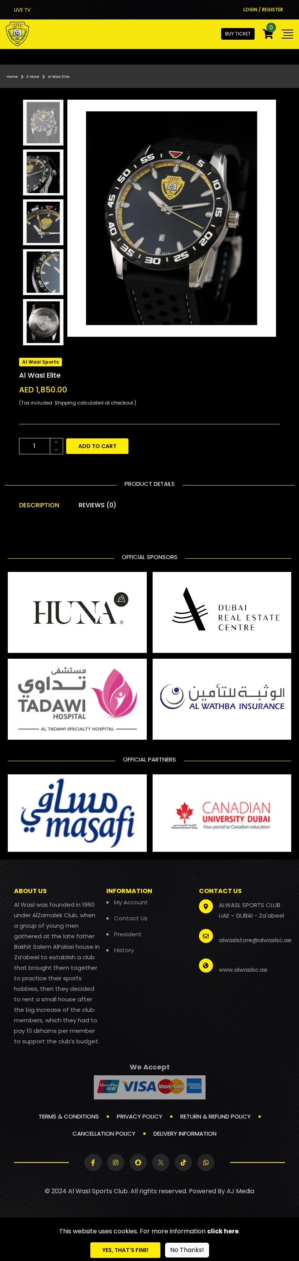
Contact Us (131, 918)
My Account (131, 902)
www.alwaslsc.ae (243, 970)
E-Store (32, 76)
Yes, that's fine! (125, 1250)
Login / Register (263, 9)
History (124, 950)
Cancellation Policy (103, 1133)
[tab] (43, 123)
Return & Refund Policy (215, 1116)
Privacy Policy (139, 1116)
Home (12, 76)
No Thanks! (187, 1249)
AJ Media (240, 1191)
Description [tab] (39, 505)
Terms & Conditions (69, 1116)
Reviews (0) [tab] (97, 505)
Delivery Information (184, 1133)
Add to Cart (97, 446)
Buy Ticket (238, 33)
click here (223, 1231)
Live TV (22, 10)
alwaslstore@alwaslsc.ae (255, 940)
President (128, 934)
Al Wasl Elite (59, 76)
